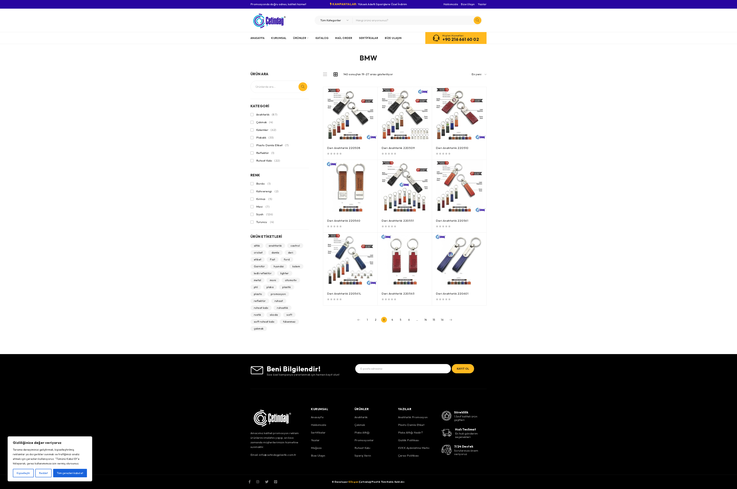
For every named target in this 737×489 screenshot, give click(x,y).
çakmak (259, 328)
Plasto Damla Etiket (272, 145)
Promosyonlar (364, 440)
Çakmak (264, 122)
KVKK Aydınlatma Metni (413, 448)
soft (289, 314)
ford (287, 259)
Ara (302, 86)
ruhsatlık (282, 308)
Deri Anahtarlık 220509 (398, 148)
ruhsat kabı (261, 308)
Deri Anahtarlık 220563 (398, 293)
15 (434, 319)
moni (273, 280)
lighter (284, 273)
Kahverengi (264, 191)
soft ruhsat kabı (264, 321)
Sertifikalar (318, 432)
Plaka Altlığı (362, 432)
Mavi (259, 206)
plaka (270, 287)
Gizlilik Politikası (408, 440)
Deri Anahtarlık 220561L (344, 293)
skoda (274, 314)
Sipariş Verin (362, 455)
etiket (257, 259)
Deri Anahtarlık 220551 (398, 220)
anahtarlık (275, 245)
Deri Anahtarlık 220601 (452, 293)
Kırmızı (260, 199)
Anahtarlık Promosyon (413, 417)
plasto (258, 294)
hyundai (279, 266)
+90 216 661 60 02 (460, 39)
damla (275, 252)
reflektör (260, 301)
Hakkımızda (451, 4)
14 (425, 319)
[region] (50, 458)
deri (290, 252)
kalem (296, 266)
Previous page (359, 320)
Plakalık (265, 137)
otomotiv (291, 280)
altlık (257, 245)
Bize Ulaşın (468, 4)
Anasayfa (317, 417)
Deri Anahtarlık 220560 (343, 220)
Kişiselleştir (23, 473)
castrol (295, 245)
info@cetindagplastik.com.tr (277, 455)
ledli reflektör (263, 273)
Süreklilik (461, 412)
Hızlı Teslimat (465, 429)
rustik (257, 314)
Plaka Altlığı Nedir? (410, 432)
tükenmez (289, 321)
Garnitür (259, 266)
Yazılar (482, 4)
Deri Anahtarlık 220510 (452, 148)
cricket (258, 252)
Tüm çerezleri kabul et (70, 473)
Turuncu (261, 222)
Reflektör (265, 153)
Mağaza (316, 448)
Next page (451, 320)
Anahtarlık (267, 114)
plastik (286, 287)
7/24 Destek (463, 446)
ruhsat (279, 301)
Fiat (272, 259)
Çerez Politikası (408, 455)
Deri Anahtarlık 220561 (452, 220)
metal (257, 280)
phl (256, 287)
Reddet (43, 473)
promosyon (278, 294)
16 (442, 319)
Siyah (259, 214)
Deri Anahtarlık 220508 (343, 148)
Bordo (260, 183)
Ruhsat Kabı (268, 160)
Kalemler (266, 130)
